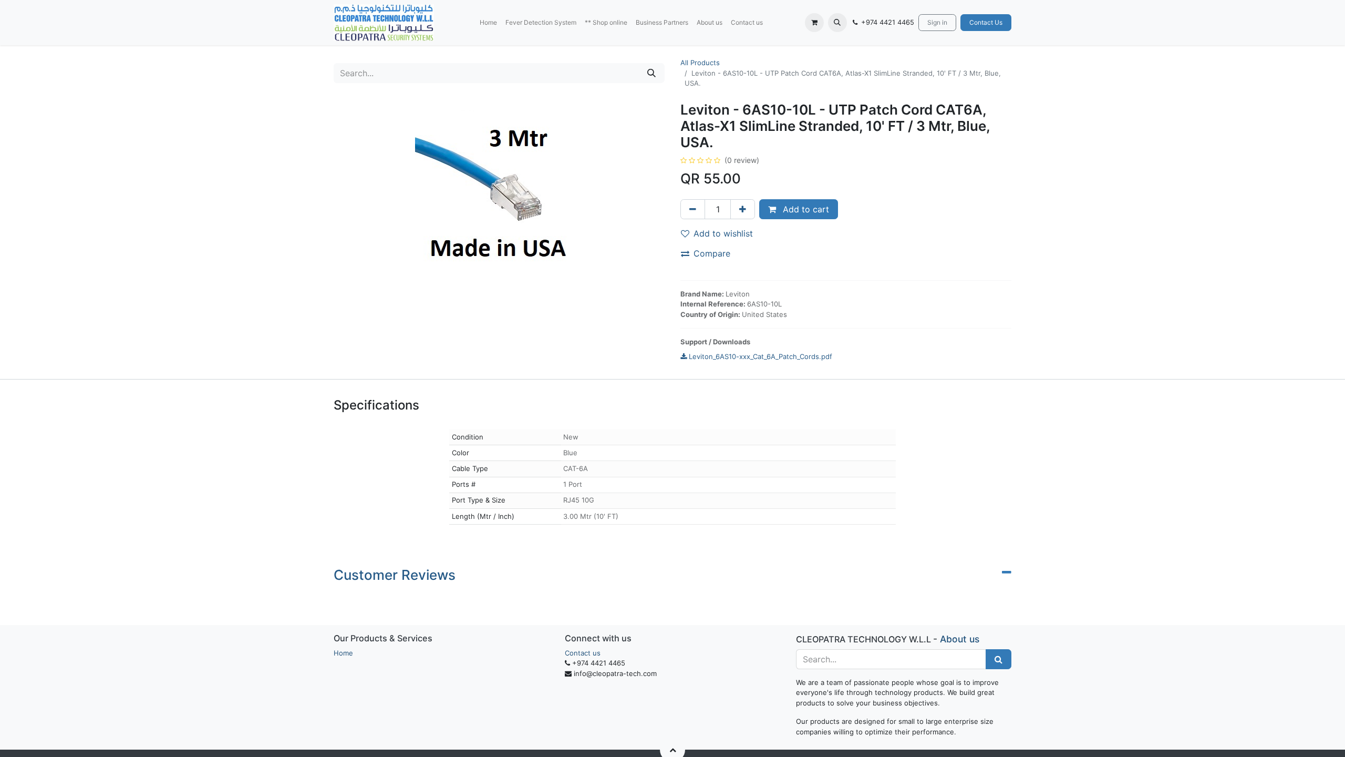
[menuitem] (488, 23)
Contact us (583, 653)
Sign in (937, 22)
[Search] (651, 73)
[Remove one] (692, 209)
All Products (700, 62)
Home (343, 653)
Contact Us (985, 22)
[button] (837, 22)
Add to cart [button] (804, 209)
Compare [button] (712, 253)
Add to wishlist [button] (723, 233)
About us (959, 639)
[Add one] (742, 209)
